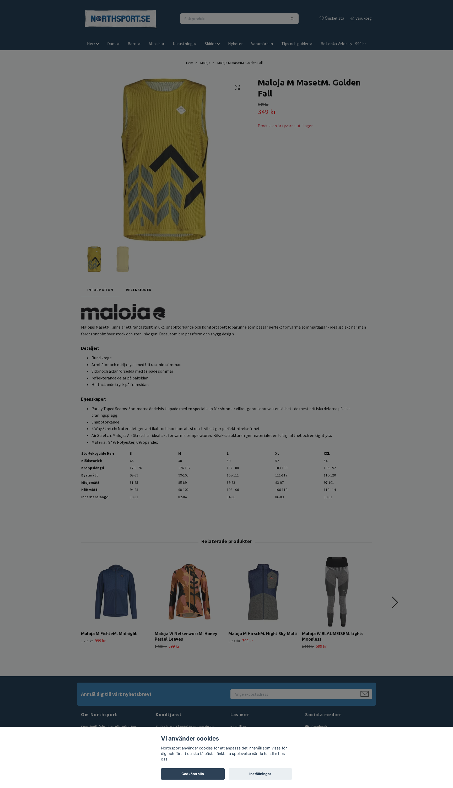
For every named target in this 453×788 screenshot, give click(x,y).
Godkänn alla (192, 774)
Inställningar (260, 774)
